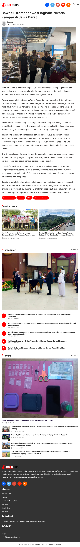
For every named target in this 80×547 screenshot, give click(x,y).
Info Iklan (5, 511)
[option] (20, 225)
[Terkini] (40, 388)
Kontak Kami (6, 508)
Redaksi (10, 22)
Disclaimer (5, 504)
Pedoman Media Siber (9, 501)
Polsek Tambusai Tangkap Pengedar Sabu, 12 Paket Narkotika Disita (27, 420)
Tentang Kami (6, 493)
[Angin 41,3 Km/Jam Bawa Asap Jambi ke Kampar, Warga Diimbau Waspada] (6, 437)
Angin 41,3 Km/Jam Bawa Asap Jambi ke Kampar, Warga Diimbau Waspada (39, 435)
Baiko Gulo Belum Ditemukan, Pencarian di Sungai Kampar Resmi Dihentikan (36, 348)
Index (74, 250)
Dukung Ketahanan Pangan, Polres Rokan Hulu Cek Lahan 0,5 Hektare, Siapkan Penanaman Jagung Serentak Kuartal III (40, 453)
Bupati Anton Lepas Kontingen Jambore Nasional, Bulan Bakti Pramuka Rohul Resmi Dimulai (18, 234)
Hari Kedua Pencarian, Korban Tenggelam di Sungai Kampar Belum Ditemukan (37, 341)
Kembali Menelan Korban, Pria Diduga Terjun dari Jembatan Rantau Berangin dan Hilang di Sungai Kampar (56, 234)
